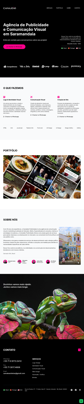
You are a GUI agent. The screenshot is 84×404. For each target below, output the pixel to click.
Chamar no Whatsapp (15, 47)
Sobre (69, 8)
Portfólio (59, 8)
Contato (77, 8)
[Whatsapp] (81, 400)
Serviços (49, 8)
